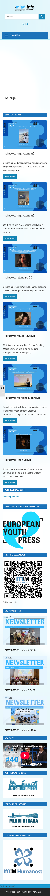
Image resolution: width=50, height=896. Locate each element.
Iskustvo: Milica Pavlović (20, 335)
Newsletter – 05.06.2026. (20, 729)
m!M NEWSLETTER (13, 611)
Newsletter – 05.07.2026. (20, 689)
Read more (10, 176)
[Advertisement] (25, 69)
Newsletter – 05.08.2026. (20, 650)
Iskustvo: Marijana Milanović (22, 397)
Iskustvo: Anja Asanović (19, 153)
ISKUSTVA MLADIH (13, 115)
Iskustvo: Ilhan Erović (18, 459)
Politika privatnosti (11, 496)
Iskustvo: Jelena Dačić (18, 277)
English (25, 24)
